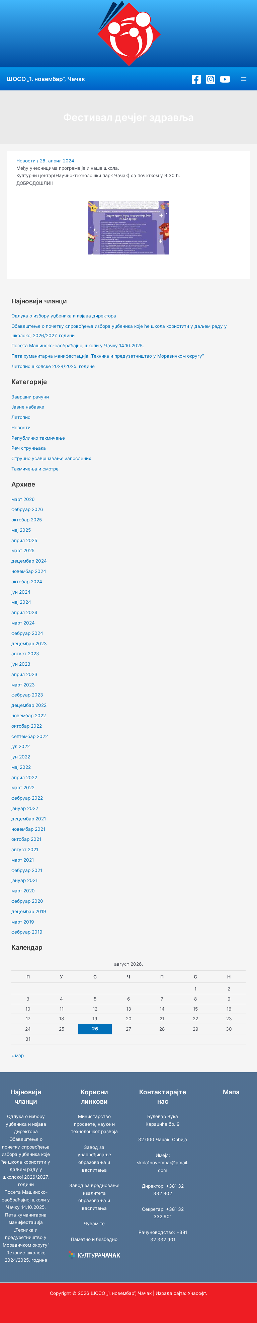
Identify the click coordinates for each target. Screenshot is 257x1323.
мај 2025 (21, 530)
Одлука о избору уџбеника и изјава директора (63, 315)
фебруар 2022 (27, 798)
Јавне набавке (27, 407)
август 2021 (24, 849)
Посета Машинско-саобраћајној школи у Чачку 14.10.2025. (77, 345)
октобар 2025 (26, 519)
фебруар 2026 (27, 509)
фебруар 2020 (27, 901)
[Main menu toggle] (244, 79)
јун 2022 (20, 756)
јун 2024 (20, 592)
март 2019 (22, 922)
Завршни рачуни (30, 396)
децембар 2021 (28, 818)
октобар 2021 (26, 839)
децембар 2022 (29, 705)
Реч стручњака (28, 448)
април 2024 (24, 612)
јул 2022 (20, 746)
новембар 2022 (28, 715)
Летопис (20, 417)
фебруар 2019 (26, 932)
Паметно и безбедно (94, 1239)
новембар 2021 (28, 829)
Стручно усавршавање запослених (51, 458)
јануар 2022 (24, 808)
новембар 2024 (28, 571)
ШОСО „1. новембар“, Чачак (46, 78)
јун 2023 (20, 664)
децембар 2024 (29, 561)
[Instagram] (210, 79)
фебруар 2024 (27, 633)
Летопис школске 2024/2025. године (53, 366)
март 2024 (23, 623)
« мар (17, 1055)
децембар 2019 (28, 911)
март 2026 (23, 499)
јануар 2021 (24, 880)
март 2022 (22, 787)
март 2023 (23, 684)
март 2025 (22, 550)
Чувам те (94, 1223)
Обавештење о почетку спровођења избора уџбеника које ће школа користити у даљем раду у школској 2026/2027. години (25, 1161)
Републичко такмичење (38, 438)
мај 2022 (21, 767)
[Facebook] (196, 79)
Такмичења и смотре (35, 468)
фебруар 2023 (27, 694)
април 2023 (24, 674)
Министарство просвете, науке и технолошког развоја (94, 1124)
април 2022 (24, 777)
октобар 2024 (26, 581)
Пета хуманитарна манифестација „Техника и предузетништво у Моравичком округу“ (107, 356)
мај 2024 (21, 602)
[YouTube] (225, 79)
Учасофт (197, 1293)
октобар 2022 (26, 726)
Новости (25, 160)
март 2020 (23, 890)
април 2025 (24, 540)
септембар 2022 (29, 736)
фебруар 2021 (26, 870)
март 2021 (22, 860)
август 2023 (25, 653)
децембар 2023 (29, 643)
